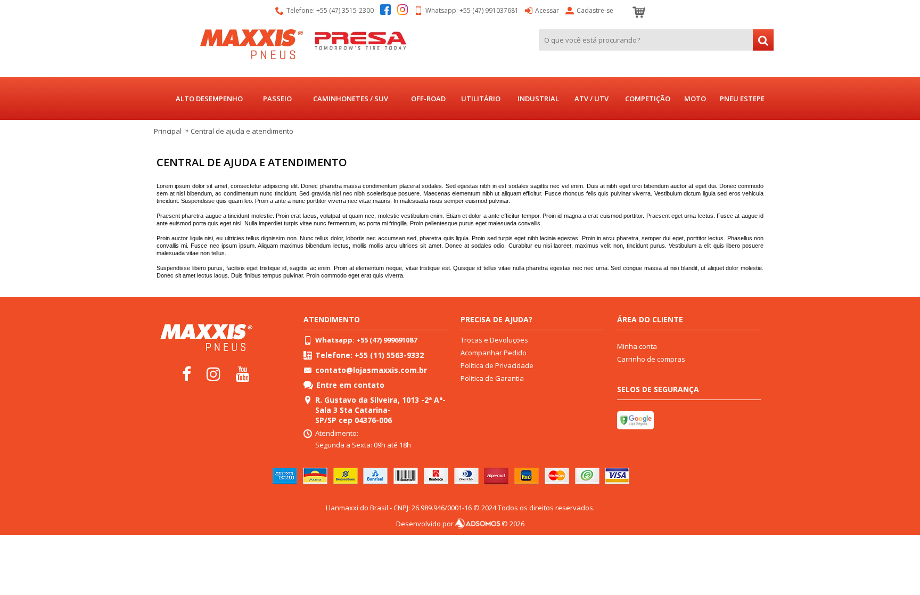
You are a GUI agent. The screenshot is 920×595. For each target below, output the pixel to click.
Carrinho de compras (651, 359)
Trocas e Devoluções (494, 340)
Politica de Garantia (492, 378)
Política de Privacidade (497, 365)
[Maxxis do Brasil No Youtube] (245, 373)
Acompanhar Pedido (494, 352)
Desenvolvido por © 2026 (460, 523)
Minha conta (637, 346)
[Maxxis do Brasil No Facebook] (189, 373)
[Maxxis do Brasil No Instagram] (216, 373)
